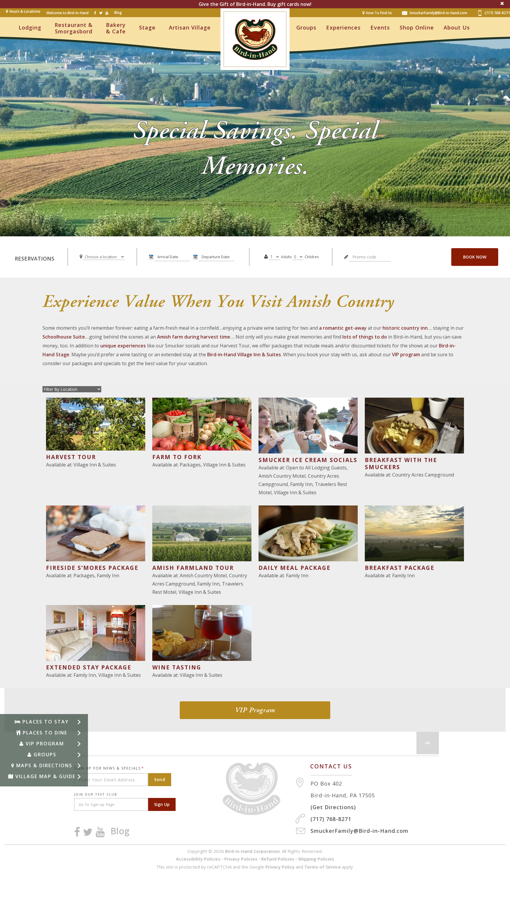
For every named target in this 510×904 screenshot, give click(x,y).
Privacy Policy (280, 867)
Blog (118, 12)
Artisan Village (190, 27)
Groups (306, 27)
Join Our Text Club (95, 794)
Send (159, 779)
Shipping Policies (316, 859)
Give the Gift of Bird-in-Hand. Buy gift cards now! (255, 4)
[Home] (259, 788)
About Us (457, 27)
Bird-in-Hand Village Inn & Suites (244, 354)
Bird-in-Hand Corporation (252, 851)
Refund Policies (277, 859)
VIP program (406, 354)
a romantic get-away (343, 328)
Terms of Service (322, 867)
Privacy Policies (240, 859)
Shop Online (417, 27)
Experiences (343, 27)
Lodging (30, 27)
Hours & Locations (24, 11)
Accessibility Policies (198, 859)
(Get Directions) (333, 807)
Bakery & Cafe (116, 28)
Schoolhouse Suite (63, 337)
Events (380, 27)
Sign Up (162, 804)
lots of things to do (364, 337)
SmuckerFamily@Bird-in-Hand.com (438, 12)
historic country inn (405, 328)
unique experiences (123, 345)
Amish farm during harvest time (193, 337)
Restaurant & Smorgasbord (74, 28)
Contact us (331, 766)
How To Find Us (379, 12)
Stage (147, 27)
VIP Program (255, 710)
